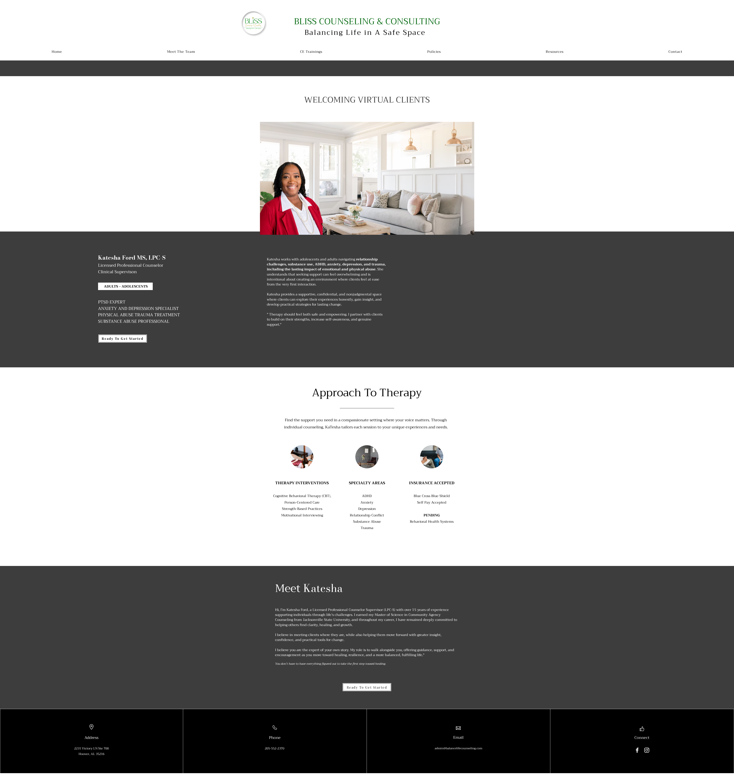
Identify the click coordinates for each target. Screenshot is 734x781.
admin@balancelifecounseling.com (458, 748)
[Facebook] (637, 750)
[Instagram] (646, 750)
